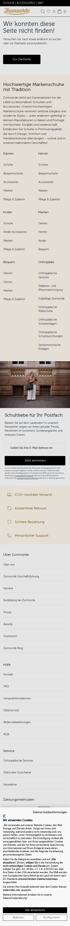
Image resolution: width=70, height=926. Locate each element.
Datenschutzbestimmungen (50, 812)
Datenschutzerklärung (15, 898)
